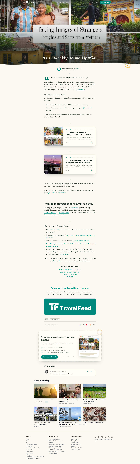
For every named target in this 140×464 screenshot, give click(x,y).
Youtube (92, 235)
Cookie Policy (74, 442)
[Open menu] (81, 69)
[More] (113, 2)
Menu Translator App (54, 439)
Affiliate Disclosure (76, 444)
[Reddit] (90, 324)
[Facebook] (80, 324)
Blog (27, 442)
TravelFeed (80, 89)
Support (73, 446)
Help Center (29, 453)
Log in (96, 2)
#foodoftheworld (50, 212)
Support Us (57, 261)
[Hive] (95, 437)
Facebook (85, 235)
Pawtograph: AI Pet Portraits (56, 444)
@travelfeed (87, 108)
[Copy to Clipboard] (93, 324)
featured (51, 193)
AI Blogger (29, 455)
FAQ (27, 441)
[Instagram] (108, 437)
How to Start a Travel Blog (33, 448)
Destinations (69, 2)
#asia (46, 319)
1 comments (54, 324)
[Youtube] (105, 437)
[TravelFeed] (31, 2)
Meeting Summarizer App (55, 449)
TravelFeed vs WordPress (32, 458)
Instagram (78, 235)
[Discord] (112, 437)
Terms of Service (75, 439)
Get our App (29, 449)
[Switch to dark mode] (92, 2)
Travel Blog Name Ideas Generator (35, 456)
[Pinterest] (87, 324)
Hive (67, 235)
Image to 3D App (53, 453)
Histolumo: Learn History (55, 446)
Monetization (29, 451)
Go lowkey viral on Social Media (56, 451)
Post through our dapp (54, 244)
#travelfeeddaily (55, 319)
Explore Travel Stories (31, 444)
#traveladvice (64, 212)
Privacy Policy (74, 441)
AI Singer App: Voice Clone (55, 448)
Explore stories (60, 2)
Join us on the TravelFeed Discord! (70, 287)
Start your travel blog (48, 357)
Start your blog (105, 2)
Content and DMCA (76, 448)
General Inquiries (75, 449)
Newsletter (29, 446)
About (27, 439)
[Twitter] (83, 324)
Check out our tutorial (81, 241)
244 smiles (47, 324)
